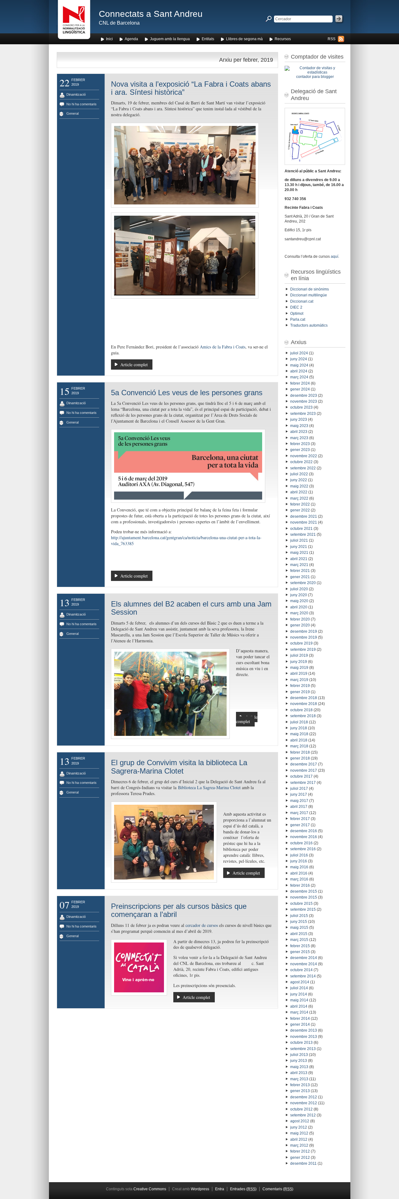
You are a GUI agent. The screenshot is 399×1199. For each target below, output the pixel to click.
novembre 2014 (303, 964)
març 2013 (299, 1079)
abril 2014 (298, 1006)
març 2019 (299, 680)
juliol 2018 (299, 722)
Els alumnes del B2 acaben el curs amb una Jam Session (191, 608)
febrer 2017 (300, 819)
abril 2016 (298, 873)
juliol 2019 (299, 655)
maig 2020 (299, 601)
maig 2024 (299, 365)
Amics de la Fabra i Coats (222, 347)
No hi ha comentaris (81, 104)
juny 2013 (298, 1060)
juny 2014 (298, 994)
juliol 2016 (299, 855)
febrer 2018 (300, 752)
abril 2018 (298, 740)
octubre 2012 (301, 1109)
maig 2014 (299, 1000)
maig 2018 (299, 734)
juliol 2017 (299, 788)
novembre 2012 (303, 1103)
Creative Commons (149, 1189)
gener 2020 (300, 625)
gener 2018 (300, 758)
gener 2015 (300, 952)
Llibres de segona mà (244, 39)
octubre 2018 (301, 710)
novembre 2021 (303, 522)
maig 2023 (299, 426)
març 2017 (299, 813)
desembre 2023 (303, 395)
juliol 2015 (299, 916)
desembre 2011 (303, 1163)
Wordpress (200, 1189)
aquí (334, 256)
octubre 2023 (301, 407)
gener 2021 (300, 577)
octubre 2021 (301, 528)
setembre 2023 (303, 413)
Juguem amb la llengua (170, 39)
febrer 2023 (300, 444)
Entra (219, 1189)
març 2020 (299, 613)
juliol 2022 (299, 474)
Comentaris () (277, 1189)
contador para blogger (315, 76)
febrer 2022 (300, 504)
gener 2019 (300, 692)
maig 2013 (299, 1067)
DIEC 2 (296, 307)
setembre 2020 (303, 583)
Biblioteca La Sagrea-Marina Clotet (209, 787)
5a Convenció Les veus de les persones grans (186, 392)
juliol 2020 (299, 589)
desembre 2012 (303, 1097)
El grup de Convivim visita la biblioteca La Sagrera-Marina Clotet (179, 766)
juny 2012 (298, 1127)
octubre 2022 (301, 462)
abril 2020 (298, 607)
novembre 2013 (303, 1036)
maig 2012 (299, 1133)
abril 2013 (298, 1073)
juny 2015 (298, 921)
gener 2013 (300, 1091)
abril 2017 (298, 806)
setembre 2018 (303, 716)
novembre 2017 (303, 770)
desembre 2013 (303, 1030)
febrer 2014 (300, 1018)
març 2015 (299, 940)
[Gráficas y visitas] (315, 72)
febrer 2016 (300, 885)
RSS (331, 39)
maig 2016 (299, 867)
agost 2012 (299, 1121)
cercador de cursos (201, 925)
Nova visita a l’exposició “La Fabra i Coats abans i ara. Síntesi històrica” (191, 88)
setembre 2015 (303, 909)
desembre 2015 (303, 891)
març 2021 (299, 565)
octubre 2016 (301, 843)
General (72, 113)
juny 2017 (298, 794)
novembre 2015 (303, 897)
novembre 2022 (303, 456)
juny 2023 (298, 419)
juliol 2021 (299, 540)
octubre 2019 (301, 643)
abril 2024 (298, 371)
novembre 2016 (303, 837)
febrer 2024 (300, 383)
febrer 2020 (300, 619)
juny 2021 (298, 546)
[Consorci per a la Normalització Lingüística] (74, 21)
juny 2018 (298, 728)
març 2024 (299, 377)
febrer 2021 (300, 570)
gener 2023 (300, 450)
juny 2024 (298, 359)
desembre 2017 (303, 764)
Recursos (283, 39)
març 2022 (299, 498)
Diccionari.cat (301, 301)
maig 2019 (299, 667)
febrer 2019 (300, 685)
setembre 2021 (303, 534)
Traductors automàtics (309, 325)
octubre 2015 (301, 903)
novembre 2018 (303, 704)
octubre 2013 (301, 1042)
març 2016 (299, 879)
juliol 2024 (299, 353)
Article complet (134, 364)
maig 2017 (299, 801)
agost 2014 (299, 982)
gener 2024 (300, 389)
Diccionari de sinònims (309, 289)
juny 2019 (298, 661)
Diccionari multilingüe (308, 295)
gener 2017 (300, 825)
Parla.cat (297, 319)
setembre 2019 (303, 649)
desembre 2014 (303, 958)
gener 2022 (300, 510)
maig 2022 (299, 486)
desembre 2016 (303, 831)
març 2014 (299, 1012)
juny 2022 (298, 480)
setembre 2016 (303, 849)
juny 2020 (298, 595)
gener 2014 (300, 1024)
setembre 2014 (303, 976)
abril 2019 (298, 673)
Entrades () (243, 1189)
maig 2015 (299, 927)
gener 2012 (300, 1157)
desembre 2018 (303, 698)
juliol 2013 (299, 1055)
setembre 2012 (303, 1115)
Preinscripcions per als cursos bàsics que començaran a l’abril (179, 910)
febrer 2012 (300, 1151)
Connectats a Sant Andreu (151, 14)
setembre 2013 (303, 1049)
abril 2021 (298, 559)
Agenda (131, 39)
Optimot (296, 313)
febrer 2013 (300, 1085)
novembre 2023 (303, 401)
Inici (109, 39)
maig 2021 (299, 552)
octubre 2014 (301, 970)
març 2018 (299, 746)
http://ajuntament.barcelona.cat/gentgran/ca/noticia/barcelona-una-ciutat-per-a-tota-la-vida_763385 (186, 540)
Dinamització (76, 94)
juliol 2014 (299, 988)
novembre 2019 (303, 637)
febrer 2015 (300, 946)
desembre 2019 (303, 631)
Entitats (208, 39)
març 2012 (299, 1145)
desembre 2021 (303, 516)
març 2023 (299, 438)
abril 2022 (298, 492)
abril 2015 (298, 934)
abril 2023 (298, 431)
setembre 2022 (303, 468)
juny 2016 (298, 861)
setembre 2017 (303, 782)
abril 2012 (298, 1139)
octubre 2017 (301, 776)
